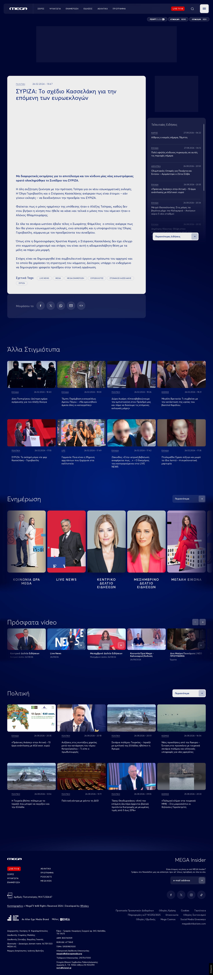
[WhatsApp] (61, 305)
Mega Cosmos (168, 919)
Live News (66, 580)
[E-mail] (71, 305)
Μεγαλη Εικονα (186, 580)
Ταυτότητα (200, 910)
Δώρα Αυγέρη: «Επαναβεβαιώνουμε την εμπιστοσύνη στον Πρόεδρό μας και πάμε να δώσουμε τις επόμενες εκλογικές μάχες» (131, 403)
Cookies (185, 910)
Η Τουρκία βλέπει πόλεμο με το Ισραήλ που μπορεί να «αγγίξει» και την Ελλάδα (31, 803)
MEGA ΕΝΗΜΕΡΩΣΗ (75, 278)
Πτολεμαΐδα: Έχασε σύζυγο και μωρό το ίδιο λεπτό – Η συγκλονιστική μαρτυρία (181, 460)
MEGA (58, 278)
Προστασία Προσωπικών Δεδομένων (135, 910)
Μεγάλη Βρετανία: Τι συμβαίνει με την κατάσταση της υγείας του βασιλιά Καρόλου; (180, 401)
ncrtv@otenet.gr (64, 968)
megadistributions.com (194, 923)
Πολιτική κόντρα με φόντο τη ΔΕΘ (80, 800)
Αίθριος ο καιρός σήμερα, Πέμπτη (169, 137)
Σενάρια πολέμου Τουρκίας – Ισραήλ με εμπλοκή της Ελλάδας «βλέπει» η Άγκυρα (131, 745)
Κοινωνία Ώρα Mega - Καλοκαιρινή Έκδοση (142, 654)
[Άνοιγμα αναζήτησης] (192, 8)
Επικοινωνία (172, 915)
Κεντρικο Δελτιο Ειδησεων (106, 583)
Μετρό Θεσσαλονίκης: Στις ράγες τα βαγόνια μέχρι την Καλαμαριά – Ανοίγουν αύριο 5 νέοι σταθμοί (173, 210)
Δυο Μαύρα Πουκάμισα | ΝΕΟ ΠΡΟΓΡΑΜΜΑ (186, 654)
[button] (204, 8)
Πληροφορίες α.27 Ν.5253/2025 (144, 915)
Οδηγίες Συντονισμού (194, 915)
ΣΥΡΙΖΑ (22, 283)
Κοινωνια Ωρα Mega (26, 581)
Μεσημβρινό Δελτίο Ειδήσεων (106, 653)
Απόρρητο (211, 969)
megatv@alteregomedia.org (69, 953)
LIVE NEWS (44, 278)
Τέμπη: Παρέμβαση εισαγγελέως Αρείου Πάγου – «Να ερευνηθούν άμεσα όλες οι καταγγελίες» (79, 401)
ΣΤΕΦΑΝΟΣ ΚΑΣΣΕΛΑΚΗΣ (120, 278)
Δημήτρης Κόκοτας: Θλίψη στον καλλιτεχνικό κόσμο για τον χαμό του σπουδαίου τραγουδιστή (171, 232)
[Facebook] (40, 305)
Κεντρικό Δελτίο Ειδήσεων (24, 653)
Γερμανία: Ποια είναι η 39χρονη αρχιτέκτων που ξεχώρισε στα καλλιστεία (78, 460)
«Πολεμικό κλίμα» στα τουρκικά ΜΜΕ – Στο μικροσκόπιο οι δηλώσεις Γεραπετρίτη (179, 803)
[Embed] (81, 305)
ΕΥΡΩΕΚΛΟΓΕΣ (97, 278)
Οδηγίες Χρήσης (167, 910)
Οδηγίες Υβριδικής (145, 919)
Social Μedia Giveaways (193, 919)
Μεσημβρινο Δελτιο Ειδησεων (146, 583)
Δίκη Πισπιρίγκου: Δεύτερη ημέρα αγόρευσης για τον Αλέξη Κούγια (29, 400)
